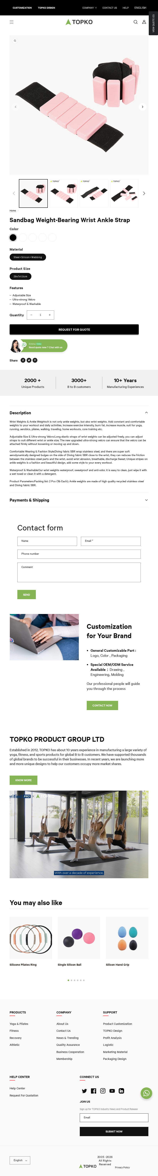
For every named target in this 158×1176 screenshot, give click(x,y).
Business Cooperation (70, 1052)
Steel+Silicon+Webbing (28, 257)
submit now (114, 1131)
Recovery (16, 1038)
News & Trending (67, 1038)
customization (22, 7)
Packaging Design (114, 1059)
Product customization (117, 1024)
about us (62, 1024)
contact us (110, 7)
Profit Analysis (112, 1038)
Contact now (102, 705)
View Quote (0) (153, 23)
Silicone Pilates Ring (23, 964)
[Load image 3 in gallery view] (94, 193)
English (140, 7)
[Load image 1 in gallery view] (33, 193)
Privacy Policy (122, 1167)
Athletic (15, 1045)
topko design (46, 7)
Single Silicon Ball (69, 964)
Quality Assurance (68, 1045)
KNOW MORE (23, 780)
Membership (64, 1059)
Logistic (108, 1045)
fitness (14, 1031)
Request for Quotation (24, 1095)
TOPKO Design (112, 1031)
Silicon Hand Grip (117, 964)
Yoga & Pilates (19, 1024)
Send (26, 594)
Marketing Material (115, 1052)
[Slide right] (142, 107)
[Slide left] (15, 107)
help (126, 7)
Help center (17, 1088)
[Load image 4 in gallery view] (124, 193)
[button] (11, 22)
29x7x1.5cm (20, 276)
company (88, 7)
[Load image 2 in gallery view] (64, 193)
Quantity (17, 315)
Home (13, 210)
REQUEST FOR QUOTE (74, 329)
